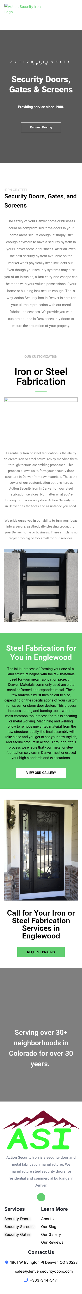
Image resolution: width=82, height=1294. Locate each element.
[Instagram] (41, 1197)
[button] (41, 127)
